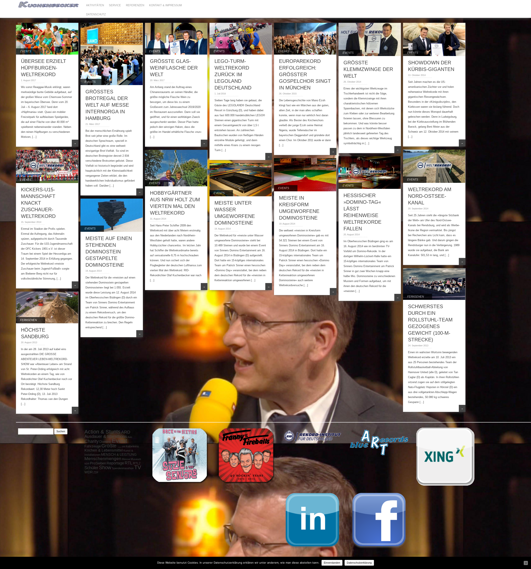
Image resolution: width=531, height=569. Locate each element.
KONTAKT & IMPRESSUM (165, 5)
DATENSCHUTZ (96, 14)
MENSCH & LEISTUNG (118, 454)
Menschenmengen (102, 458)
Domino (105, 442)
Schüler (91, 467)
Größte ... (111, 445)
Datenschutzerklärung (359, 562)
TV (137, 467)
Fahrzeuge (92, 446)
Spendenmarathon (123, 468)
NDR (86, 463)
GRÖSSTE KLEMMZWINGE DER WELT (368, 69)
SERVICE (115, 5)
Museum (136, 459)
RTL (128, 463)
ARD (125, 432)
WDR (88, 472)
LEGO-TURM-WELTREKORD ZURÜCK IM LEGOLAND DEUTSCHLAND (232, 74)
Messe (126, 459)
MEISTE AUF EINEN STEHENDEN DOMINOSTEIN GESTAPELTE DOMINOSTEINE (108, 252)
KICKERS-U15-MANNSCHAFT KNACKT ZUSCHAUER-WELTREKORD (38, 203)
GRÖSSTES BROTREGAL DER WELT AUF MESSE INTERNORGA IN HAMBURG (107, 105)
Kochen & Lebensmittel (103, 450)
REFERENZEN (135, 5)
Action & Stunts (102, 432)
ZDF (96, 472)
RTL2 (136, 463)
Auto (130, 437)
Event (119, 440)
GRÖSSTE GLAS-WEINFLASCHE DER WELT (174, 67)
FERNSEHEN (415, 296)
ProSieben (98, 463)
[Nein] (526, 563)
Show (105, 467)
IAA (123, 446)
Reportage (115, 463)
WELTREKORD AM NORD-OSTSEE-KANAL (429, 196)
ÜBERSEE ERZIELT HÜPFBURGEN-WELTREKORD (43, 67)
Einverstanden (332, 562)
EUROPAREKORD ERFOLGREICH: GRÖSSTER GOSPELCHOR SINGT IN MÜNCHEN (305, 74)
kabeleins (132, 446)
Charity (91, 441)
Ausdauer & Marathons (105, 436)
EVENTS (25, 51)
